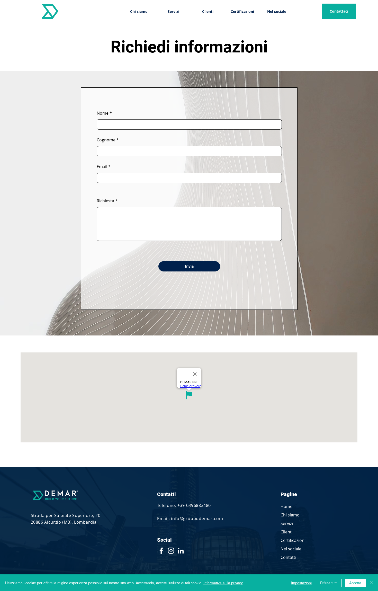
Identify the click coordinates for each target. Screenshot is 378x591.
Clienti (287, 532)
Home (286, 506)
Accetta (355, 582)
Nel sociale (291, 549)
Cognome (106, 140)
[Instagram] (171, 551)
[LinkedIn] (181, 551)
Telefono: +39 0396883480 (184, 505)
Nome (103, 113)
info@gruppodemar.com (197, 518)
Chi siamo (290, 515)
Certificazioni (293, 540)
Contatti (288, 557)
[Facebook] (161, 551)
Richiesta (105, 201)
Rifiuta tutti (328, 582)
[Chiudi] (372, 583)
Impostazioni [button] (301, 582)
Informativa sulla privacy (223, 582)
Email (102, 167)
